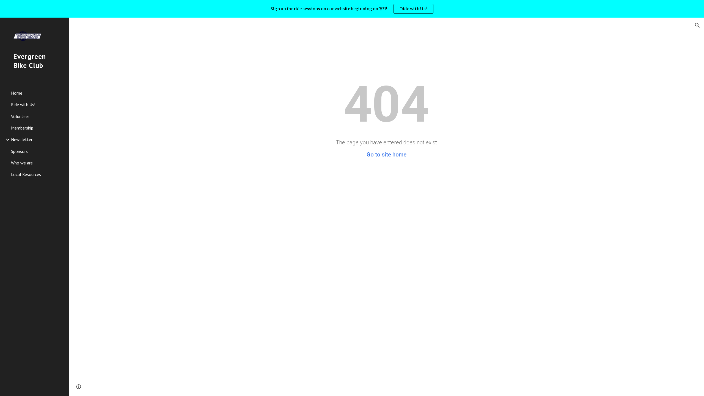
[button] (697, 25)
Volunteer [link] (20, 116)
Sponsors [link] (19, 151)
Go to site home (386, 154)
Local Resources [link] (26, 174)
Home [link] (16, 93)
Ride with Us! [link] (23, 104)
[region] (352, 9)
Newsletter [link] (21, 139)
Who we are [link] (22, 163)
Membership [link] (22, 128)
